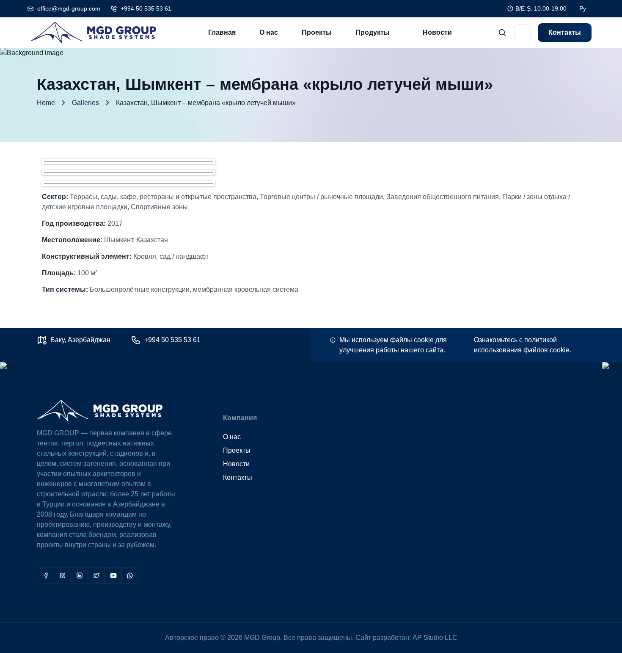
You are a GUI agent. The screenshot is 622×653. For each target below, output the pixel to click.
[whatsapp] (129, 575)
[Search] (502, 33)
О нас (268, 32)
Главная (222, 32)
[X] (96, 575)
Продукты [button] (372, 32)
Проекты (317, 32)
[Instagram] (62, 575)
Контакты (564, 32)
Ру (582, 8)
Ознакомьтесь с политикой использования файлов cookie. (522, 345)
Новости (437, 32)
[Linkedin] (79, 575)
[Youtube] (113, 575)
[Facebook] (45, 575)
